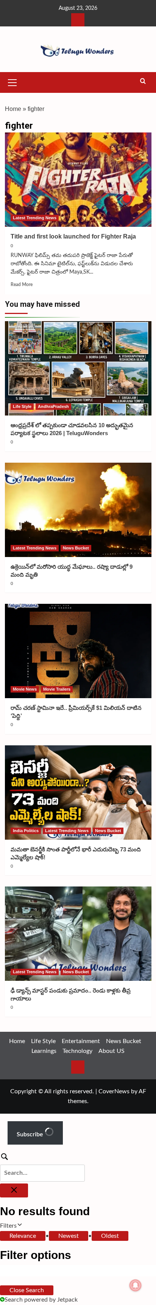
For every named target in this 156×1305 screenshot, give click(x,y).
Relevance (22, 1236)
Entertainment (81, 1041)
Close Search (26, 1290)
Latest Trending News (34, 217)
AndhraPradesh (53, 406)
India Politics (26, 830)
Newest (68, 1236)
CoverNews (113, 1091)
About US (111, 1051)
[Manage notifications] (135, 1285)
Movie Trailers (56, 689)
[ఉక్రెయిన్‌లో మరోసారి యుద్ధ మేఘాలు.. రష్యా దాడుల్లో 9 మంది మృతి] (78, 510)
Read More (22, 284)
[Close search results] (14, 1190)
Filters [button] (18, 1226)
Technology (77, 1051)
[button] (12, 81)
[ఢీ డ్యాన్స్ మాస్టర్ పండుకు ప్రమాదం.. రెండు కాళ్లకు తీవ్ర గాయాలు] (78, 933)
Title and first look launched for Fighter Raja (73, 236)
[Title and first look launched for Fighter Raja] (78, 179)
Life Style (22, 406)
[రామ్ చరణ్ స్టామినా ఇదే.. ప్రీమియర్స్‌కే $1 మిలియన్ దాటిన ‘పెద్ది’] (78, 651)
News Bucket (76, 548)
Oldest (110, 1236)
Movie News (25, 689)
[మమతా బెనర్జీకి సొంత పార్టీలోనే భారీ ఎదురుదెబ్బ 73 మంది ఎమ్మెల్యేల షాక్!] (78, 792)
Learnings (43, 1051)
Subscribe (31, 1134)
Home (13, 109)
